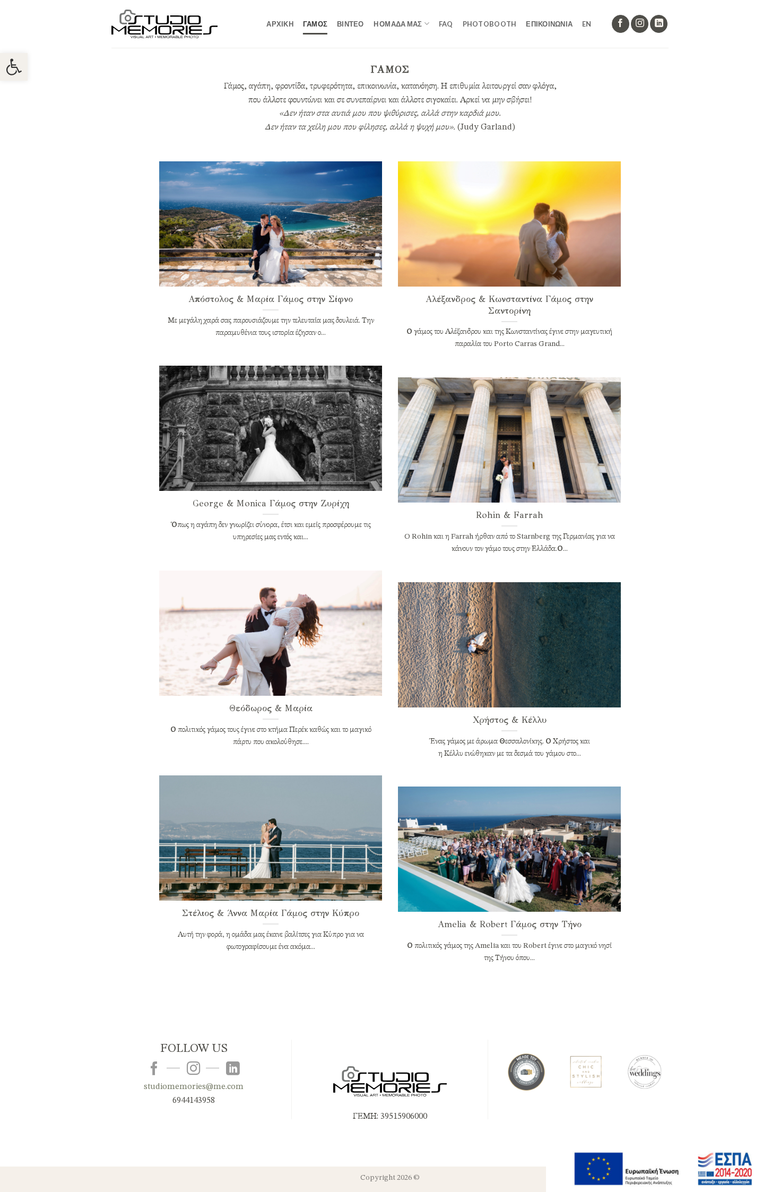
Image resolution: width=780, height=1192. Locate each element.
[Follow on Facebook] (620, 24)
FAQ (446, 24)
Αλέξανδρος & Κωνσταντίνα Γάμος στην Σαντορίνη (509, 304)
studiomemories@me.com (194, 1087)
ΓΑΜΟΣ (315, 24)
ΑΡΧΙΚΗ (279, 24)
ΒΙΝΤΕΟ (350, 24)
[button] (14, 67)
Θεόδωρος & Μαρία (271, 708)
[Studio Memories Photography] (164, 24)
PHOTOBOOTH (490, 24)
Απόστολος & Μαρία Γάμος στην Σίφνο (270, 299)
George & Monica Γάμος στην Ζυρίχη (271, 503)
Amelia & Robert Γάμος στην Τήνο (510, 924)
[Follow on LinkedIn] (659, 24)
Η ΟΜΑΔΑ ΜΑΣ (398, 24)
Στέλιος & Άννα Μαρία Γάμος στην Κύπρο (270, 913)
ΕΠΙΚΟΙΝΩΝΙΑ (549, 24)
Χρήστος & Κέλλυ (510, 719)
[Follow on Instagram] (639, 24)
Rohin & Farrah (509, 515)
